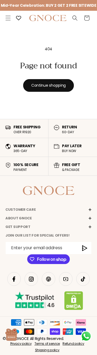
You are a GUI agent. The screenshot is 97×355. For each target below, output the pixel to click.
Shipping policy (47, 350)
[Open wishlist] (18, 18)
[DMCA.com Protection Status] (73, 301)
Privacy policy (21, 343)
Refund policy (73, 343)
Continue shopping (48, 85)
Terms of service (47, 343)
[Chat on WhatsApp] (86, 336)
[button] (8, 18)
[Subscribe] (84, 248)
